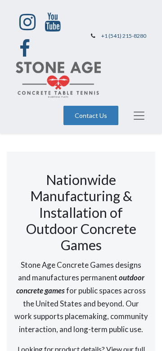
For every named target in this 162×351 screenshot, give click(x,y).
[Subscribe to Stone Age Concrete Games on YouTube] (52, 22)
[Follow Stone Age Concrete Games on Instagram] (27, 22)
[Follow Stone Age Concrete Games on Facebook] (24, 48)
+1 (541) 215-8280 (123, 35)
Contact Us (91, 115)
